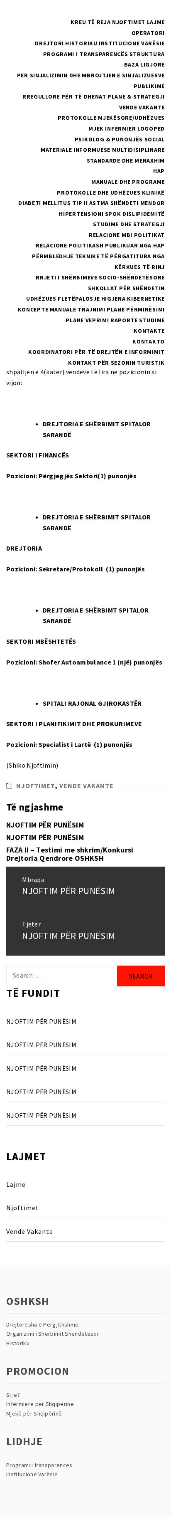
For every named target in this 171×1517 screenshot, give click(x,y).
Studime (152, 320)
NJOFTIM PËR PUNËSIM (45, 825)
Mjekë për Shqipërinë (34, 1413)
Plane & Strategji (136, 96)
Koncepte (33, 309)
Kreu (78, 22)
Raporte (124, 320)
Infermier (120, 128)
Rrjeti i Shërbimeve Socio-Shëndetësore (100, 277)
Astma (99, 203)
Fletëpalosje (79, 298)
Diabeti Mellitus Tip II (53, 203)
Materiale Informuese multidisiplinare (103, 149)
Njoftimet (128, 22)
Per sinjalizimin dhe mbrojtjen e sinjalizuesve (91, 75)
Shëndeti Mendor (137, 203)
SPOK (113, 213)
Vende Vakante (142, 107)
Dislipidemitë (143, 213)
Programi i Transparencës (85, 54)
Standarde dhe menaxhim (126, 160)
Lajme (156, 22)
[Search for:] (61, 975)
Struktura (147, 54)
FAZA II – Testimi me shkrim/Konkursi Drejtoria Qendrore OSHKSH (70, 854)
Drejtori (49, 43)
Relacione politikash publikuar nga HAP (100, 245)
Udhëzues (41, 298)
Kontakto (148, 341)
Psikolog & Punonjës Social (120, 139)
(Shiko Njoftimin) (32, 765)
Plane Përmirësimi (136, 309)
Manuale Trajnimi (77, 309)
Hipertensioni (81, 213)
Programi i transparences (39, 1465)
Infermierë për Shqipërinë (40, 1404)
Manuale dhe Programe (128, 181)
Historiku (81, 43)
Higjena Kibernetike (133, 298)
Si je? (13, 1394)
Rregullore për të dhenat (64, 96)
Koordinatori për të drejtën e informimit (96, 352)
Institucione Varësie (132, 43)
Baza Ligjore (144, 64)
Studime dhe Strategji (129, 224)
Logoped (151, 128)
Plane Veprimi (87, 320)
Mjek (96, 128)
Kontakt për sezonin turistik (116, 362)
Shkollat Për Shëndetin (126, 288)
